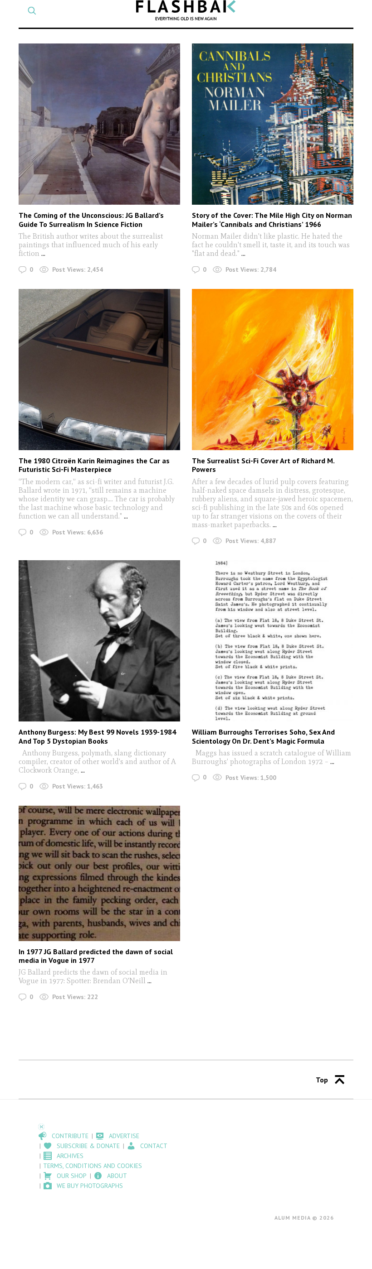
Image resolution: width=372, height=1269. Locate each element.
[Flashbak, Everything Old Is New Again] (186, 10)
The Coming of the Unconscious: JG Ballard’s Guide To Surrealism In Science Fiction (91, 219)
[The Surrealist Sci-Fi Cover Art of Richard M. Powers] (272, 369)
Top (322, 1079)
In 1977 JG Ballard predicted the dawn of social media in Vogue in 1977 (96, 956)
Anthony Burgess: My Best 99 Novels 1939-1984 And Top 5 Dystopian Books (97, 736)
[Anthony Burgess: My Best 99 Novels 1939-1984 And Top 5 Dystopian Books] (99, 640)
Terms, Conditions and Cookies (92, 1166)
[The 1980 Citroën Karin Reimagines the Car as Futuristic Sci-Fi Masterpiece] (99, 369)
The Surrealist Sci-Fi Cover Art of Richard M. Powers (263, 465)
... (43, 253)
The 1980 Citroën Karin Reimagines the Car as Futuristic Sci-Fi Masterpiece (94, 465)
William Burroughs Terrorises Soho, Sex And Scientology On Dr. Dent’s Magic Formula (263, 736)
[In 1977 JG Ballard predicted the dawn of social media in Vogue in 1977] (99, 873)
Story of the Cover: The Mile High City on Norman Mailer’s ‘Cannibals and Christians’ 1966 (272, 219)
